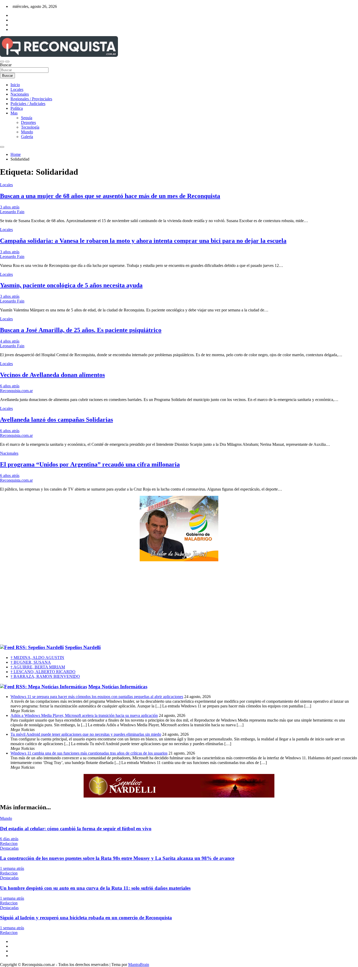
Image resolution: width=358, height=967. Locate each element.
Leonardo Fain (12, 212)
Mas (14, 113)
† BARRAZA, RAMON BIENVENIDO (45, 676)
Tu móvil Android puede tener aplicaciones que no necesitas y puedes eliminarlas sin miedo (85, 734)
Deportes (28, 122)
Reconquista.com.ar (16, 390)
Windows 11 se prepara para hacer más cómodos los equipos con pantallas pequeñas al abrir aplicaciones (96, 696)
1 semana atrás (12, 868)
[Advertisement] (179, 603)
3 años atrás (9, 207)
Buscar (6, 65)
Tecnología (30, 127)
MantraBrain (138, 964)
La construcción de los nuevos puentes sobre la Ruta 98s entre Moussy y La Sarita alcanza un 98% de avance (117, 858)
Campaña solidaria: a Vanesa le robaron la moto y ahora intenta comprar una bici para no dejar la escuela (143, 240)
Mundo (27, 132)
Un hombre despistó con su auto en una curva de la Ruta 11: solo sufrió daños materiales (95, 888)
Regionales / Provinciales (31, 99)
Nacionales (19, 94)
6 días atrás (9, 839)
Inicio (15, 85)
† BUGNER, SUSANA (30, 662)
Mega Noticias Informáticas (117, 686)
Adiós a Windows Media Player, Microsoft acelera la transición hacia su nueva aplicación (84, 715)
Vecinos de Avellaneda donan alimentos (52, 374)
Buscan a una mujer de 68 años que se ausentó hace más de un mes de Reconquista (110, 196)
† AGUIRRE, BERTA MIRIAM (37, 667)
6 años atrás (9, 386)
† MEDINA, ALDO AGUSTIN (37, 657)
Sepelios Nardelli (83, 647)
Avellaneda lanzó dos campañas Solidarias (56, 419)
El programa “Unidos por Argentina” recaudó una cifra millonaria (90, 464)
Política (16, 108)
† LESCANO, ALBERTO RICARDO (42, 671)
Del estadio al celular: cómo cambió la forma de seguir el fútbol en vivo (75, 828)
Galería (27, 136)
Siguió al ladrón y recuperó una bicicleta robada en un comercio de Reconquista (86, 917)
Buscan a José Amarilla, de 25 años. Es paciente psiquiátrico (80, 330)
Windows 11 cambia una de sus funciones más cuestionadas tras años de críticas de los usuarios (88, 753)
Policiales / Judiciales (27, 103)
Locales (16, 89)
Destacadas (9, 848)
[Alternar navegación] (2, 61)
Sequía (26, 118)
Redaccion (9, 843)
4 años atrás (9, 341)
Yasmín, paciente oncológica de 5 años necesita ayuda (71, 285)
